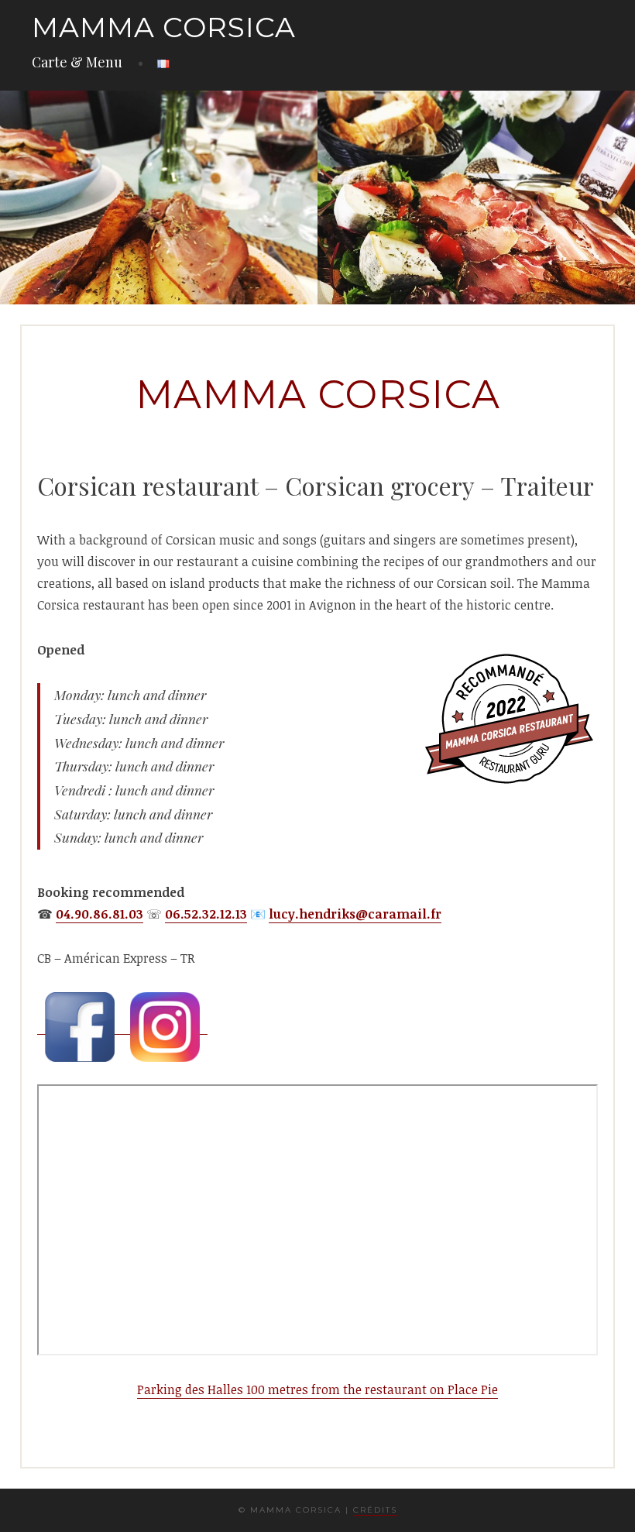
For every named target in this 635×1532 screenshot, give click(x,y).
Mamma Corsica (164, 27)
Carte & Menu (77, 62)
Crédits (375, 1510)
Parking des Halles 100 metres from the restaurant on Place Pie (317, 1389)
